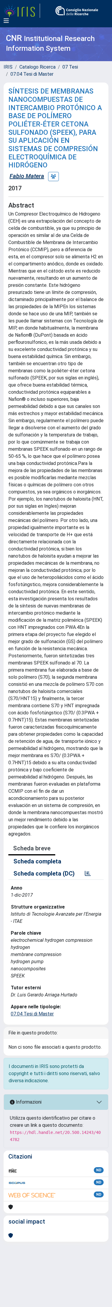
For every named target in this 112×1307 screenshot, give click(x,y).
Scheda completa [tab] (37, 861)
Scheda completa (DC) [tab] (44, 873)
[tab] (88, 873)
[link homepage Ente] (77, 11)
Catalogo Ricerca (37, 67)
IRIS (8, 67)
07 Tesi (70, 67)
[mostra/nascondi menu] (6, 21)
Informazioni (28, 1102)
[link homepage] (22, 11)
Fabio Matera (27, 176)
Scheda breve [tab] (31, 848)
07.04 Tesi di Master (31, 74)
